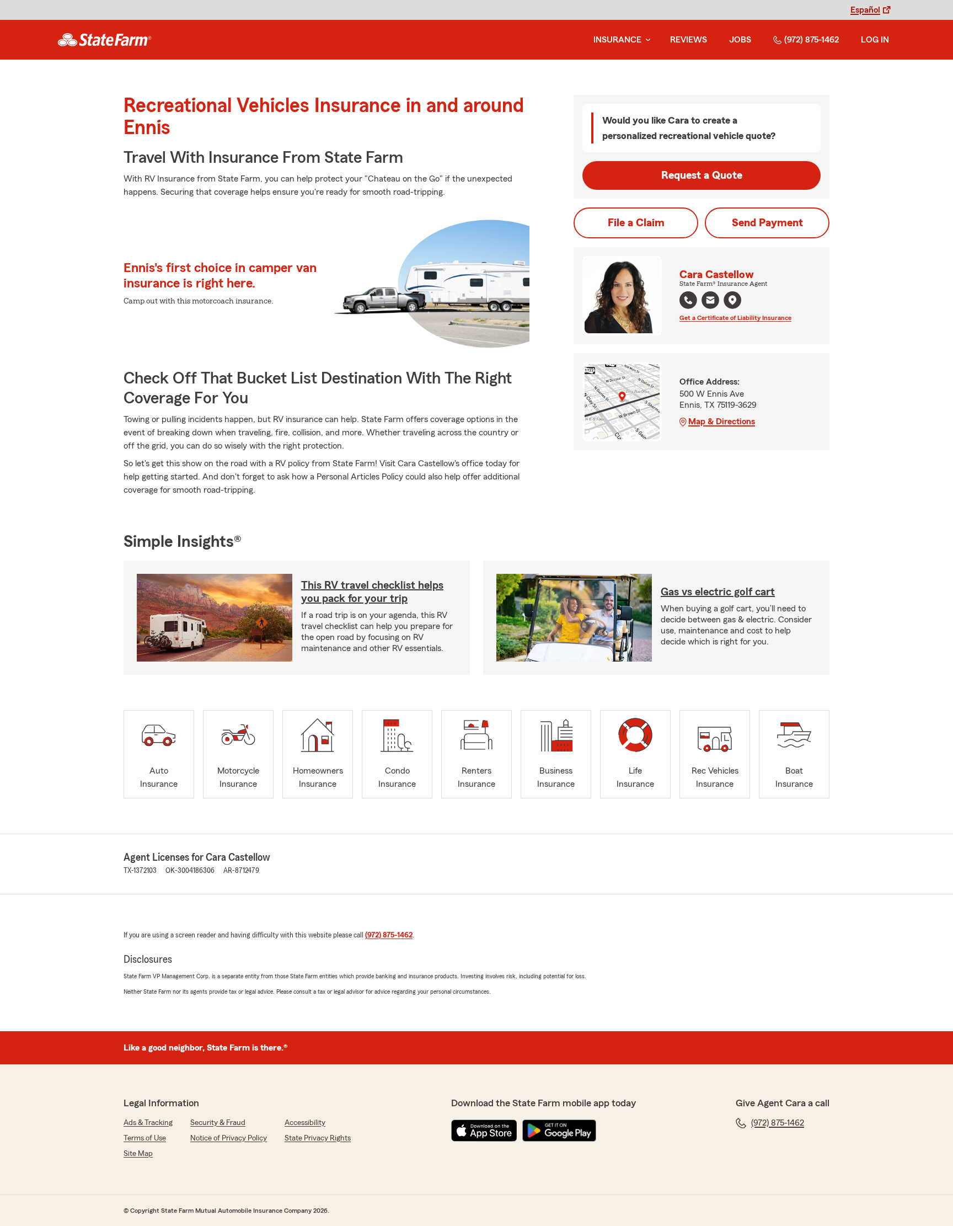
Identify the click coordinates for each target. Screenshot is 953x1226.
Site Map (138, 1154)
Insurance (617, 39)
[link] (104, 40)
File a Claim (636, 222)
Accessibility (305, 1123)
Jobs (740, 39)
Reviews (688, 39)
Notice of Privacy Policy (228, 1138)
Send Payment (767, 222)
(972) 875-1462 (811, 39)
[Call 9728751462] (688, 300)
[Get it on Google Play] (559, 1131)
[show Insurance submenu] (645, 40)
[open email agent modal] (710, 301)
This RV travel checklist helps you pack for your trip (372, 592)
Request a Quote (701, 175)
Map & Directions (721, 421)
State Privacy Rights (318, 1138)
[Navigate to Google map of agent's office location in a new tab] (732, 300)
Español (865, 10)
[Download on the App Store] (484, 1131)
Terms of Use (145, 1138)
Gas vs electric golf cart (718, 592)
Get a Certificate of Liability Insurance (735, 318)
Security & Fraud (217, 1123)
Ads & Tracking (148, 1123)
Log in (875, 39)
